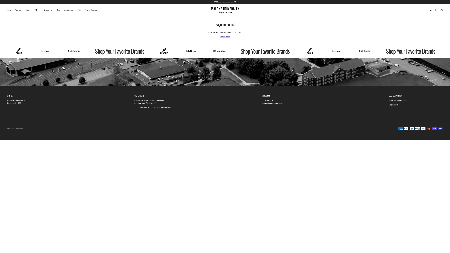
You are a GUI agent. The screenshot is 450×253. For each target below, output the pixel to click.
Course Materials (91, 10)
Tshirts (37, 10)
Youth (28, 10)
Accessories (68, 10)
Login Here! (393, 105)
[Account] (431, 10)
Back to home (225, 37)
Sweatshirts (48, 10)
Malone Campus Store (17, 128)
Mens (9, 10)
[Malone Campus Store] (225, 10)
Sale (79, 10)
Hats (58, 10)
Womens (18, 10)
